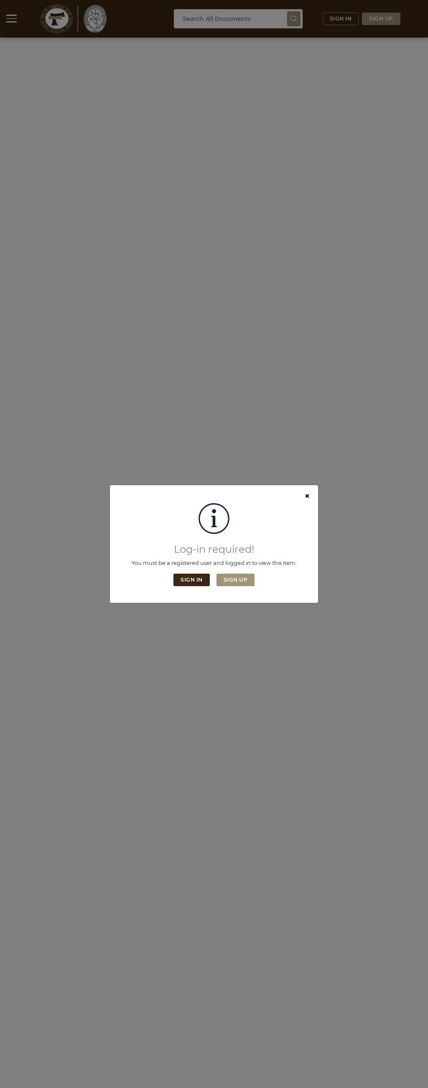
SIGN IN (192, 580)
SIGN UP (236, 580)
